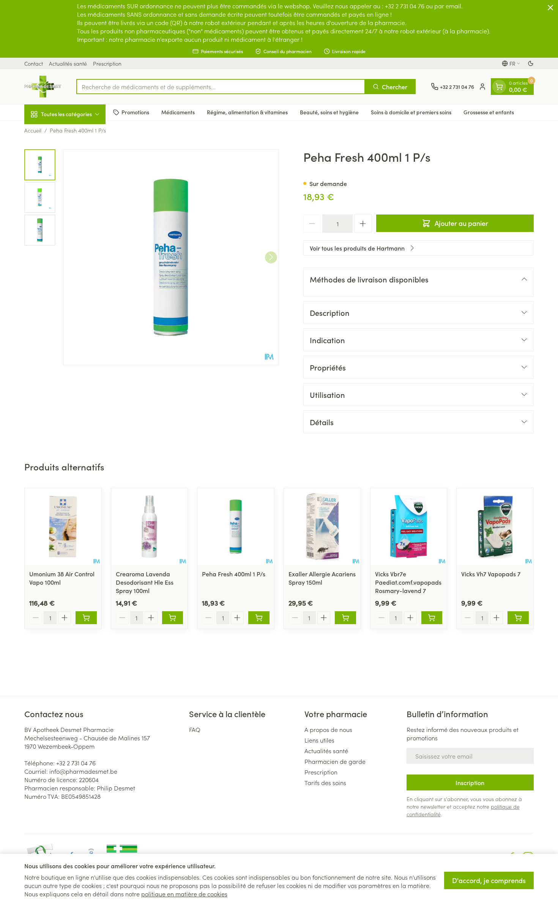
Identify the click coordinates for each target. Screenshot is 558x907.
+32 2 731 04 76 (76, 763)
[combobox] (220, 86)
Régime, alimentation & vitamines (247, 112)
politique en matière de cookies (184, 894)
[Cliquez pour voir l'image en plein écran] (171, 257)
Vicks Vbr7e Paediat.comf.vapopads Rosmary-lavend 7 (408, 582)
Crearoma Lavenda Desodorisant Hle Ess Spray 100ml (144, 582)
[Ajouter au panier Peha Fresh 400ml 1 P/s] (259, 617)
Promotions (135, 112)
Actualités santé (68, 63)
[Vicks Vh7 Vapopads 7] (495, 526)
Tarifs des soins (325, 782)
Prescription (107, 63)
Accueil (32, 130)
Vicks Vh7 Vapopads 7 (490, 573)
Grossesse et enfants (488, 112)
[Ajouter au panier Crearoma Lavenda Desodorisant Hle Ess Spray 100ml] (172, 617)
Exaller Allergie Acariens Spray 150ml (322, 577)
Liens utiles (319, 740)
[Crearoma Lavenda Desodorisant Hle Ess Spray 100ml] (149, 526)
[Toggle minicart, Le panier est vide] (499, 86)
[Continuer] (271, 257)
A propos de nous (328, 729)
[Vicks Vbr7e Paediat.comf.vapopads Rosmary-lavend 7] (408, 526)
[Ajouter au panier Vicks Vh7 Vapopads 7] (518, 617)
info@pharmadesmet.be (83, 771)
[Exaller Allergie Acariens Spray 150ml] (322, 526)
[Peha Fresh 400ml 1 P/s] (235, 526)
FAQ (194, 729)
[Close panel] (550, 8)
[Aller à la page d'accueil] (42, 86)
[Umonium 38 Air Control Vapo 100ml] (63, 526)
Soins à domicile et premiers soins (411, 112)
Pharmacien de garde (335, 761)
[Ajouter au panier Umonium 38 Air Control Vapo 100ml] (86, 617)
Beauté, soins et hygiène (329, 112)
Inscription (470, 782)
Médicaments (178, 112)
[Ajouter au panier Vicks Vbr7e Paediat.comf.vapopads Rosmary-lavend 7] (432, 617)
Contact (33, 63)
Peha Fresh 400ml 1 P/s (233, 573)
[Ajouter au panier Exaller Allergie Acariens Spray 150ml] (345, 617)
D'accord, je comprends (489, 880)
